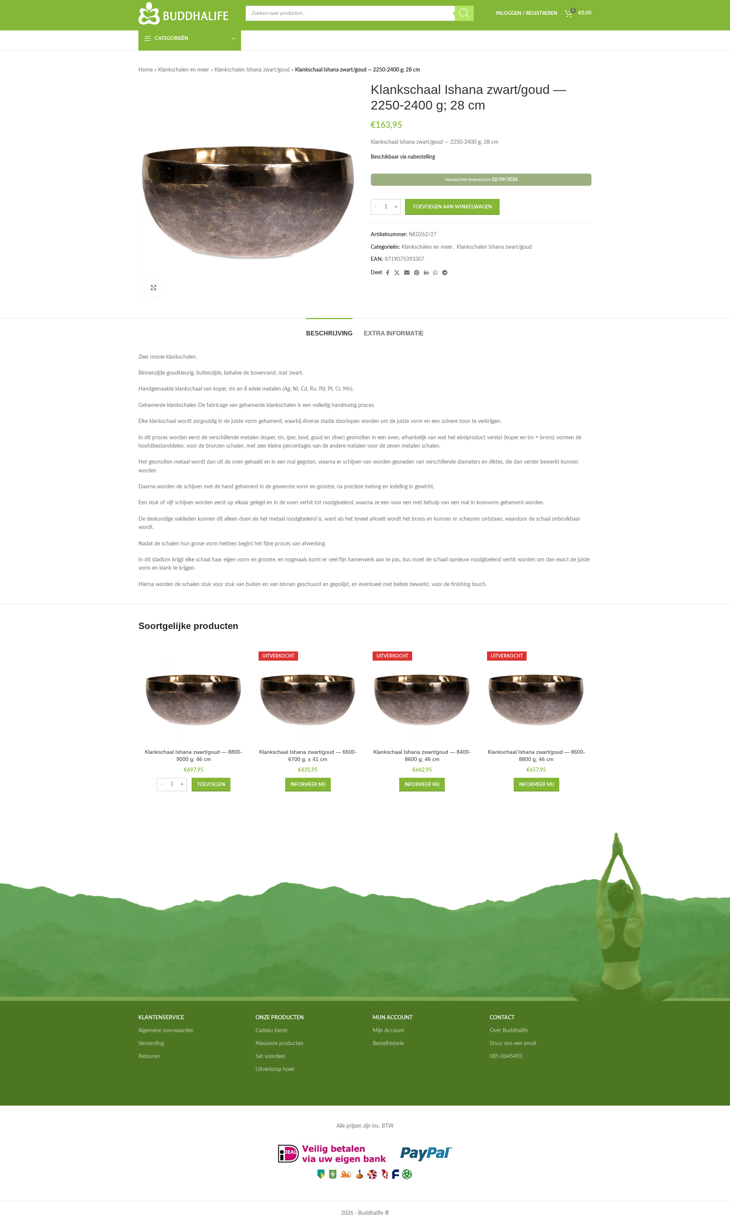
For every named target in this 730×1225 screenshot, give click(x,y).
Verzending (151, 1043)
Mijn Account (388, 1030)
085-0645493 (506, 1056)
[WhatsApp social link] (435, 273)
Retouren (149, 1056)
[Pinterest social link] (417, 273)
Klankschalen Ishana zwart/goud (252, 70)
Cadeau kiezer (272, 1030)
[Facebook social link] (387, 273)
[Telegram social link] (445, 273)
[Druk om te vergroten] (153, 287)
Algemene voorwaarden (166, 1030)
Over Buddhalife (509, 1030)
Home (145, 70)
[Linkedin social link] (426, 273)
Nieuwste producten (279, 1043)
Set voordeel (270, 1056)
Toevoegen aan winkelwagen (452, 207)
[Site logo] (183, 13)
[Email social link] (407, 273)
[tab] (329, 329)
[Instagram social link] (503, 1080)
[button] (211, 784)
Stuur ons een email (513, 1043)
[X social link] (397, 273)
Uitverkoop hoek (275, 1069)
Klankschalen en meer (183, 70)
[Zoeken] (464, 13)
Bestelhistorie (388, 1043)
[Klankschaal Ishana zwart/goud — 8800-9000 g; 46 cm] (193, 695)
